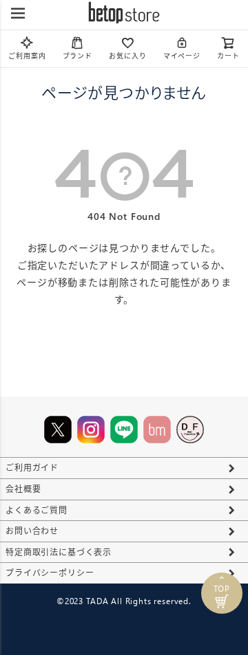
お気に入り (127, 56)
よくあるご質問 (37, 510)
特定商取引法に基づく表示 (59, 552)
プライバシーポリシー (50, 573)
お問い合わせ (32, 531)
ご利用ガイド (32, 468)
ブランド (77, 56)
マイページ (181, 56)
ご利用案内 (26, 56)
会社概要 (23, 489)
